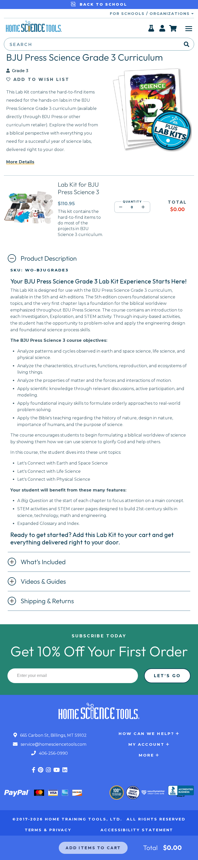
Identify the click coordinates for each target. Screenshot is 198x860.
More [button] (146, 755)
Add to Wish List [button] (40, 79)
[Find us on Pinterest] (41, 770)
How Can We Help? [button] (146, 733)
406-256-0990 (53, 753)
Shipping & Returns (47, 601)
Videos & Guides (43, 581)
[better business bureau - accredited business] (181, 792)
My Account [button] (146, 744)
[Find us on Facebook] (33, 770)
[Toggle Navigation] (188, 28)
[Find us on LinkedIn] (65, 770)
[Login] (162, 30)
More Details (20, 161)
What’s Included (43, 562)
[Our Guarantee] (117, 793)
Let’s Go (167, 675)
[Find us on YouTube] (56, 770)
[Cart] (173, 28)
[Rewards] (151, 30)
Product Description (49, 258)
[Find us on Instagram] (48, 770)
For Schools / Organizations (150, 13)
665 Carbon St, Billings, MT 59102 (53, 735)
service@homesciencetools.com (53, 744)
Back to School (102, 4)
